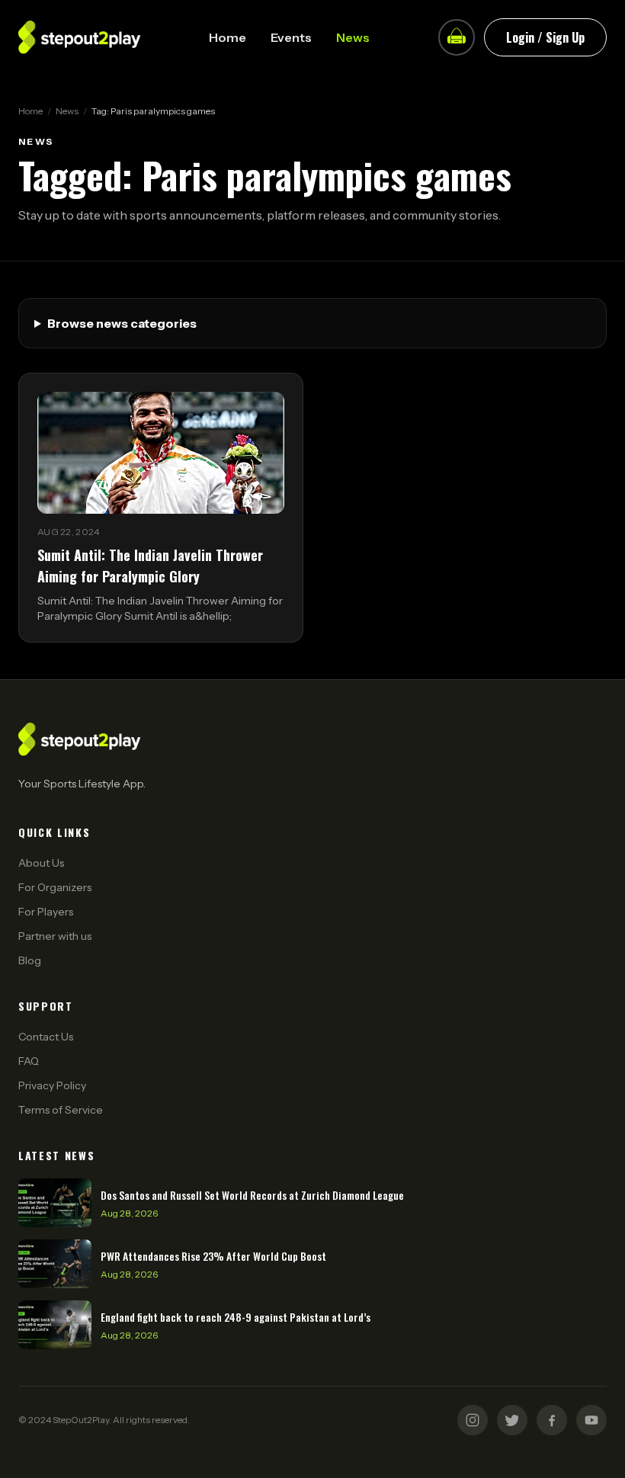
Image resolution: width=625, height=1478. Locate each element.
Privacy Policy (52, 1085)
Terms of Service (60, 1110)
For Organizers (54, 887)
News (353, 37)
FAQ (28, 1061)
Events (291, 37)
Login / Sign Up (545, 37)
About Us (41, 863)
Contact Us (45, 1037)
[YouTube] (591, 1420)
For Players (45, 912)
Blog (29, 960)
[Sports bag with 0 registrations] (456, 37)
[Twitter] (512, 1420)
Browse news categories (122, 323)
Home (227, 37)
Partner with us (54, 936)
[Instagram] (472, 1420)
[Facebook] (552, 1420)
